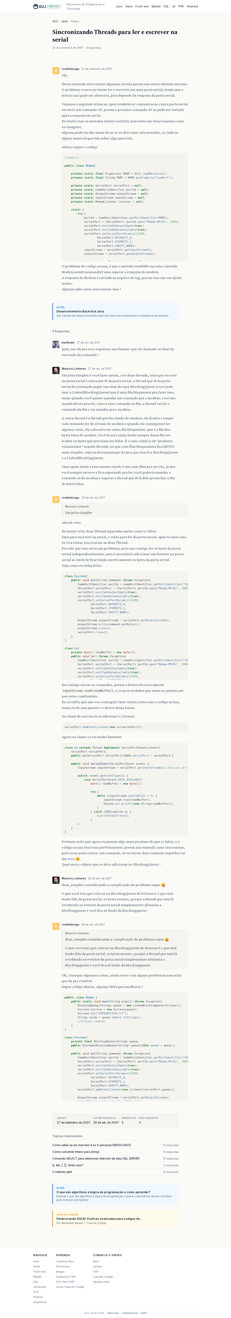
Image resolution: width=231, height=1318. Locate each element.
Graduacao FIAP (66, 1276)
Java (119, 6)
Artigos (60, 1271)
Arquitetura (40, 1302)
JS (173, 6)
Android (192, 6)
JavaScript (39, 1287)
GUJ (55, 21)
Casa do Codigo (103, 1276)
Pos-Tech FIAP (65, 1281)
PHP (181, 6)
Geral (128, 6)
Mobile (156, 6)
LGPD (144, 1313)
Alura (96, 1261)
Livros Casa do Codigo (70, 1287)
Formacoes (63, 1266)
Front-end (39, 1271)
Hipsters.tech (101, 1281)
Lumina (97, 1266)
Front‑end (142, 6)
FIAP (96, 1271)
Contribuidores (130, 1313)
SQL (166, 6)
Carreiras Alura (65, 1261)
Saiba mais (113, 1313)
